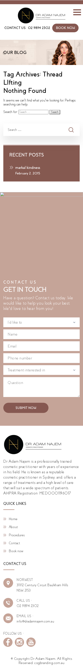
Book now (16, 551)
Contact (14, 543)
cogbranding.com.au (49, 663)
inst (19, 642)
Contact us (15, 28)
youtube (31, 642)
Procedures (17, 535)
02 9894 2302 (39, 28)
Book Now (65, 28)
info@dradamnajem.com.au (35, 621)
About (13, 527)
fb (8, 642)
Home (13, 519)
